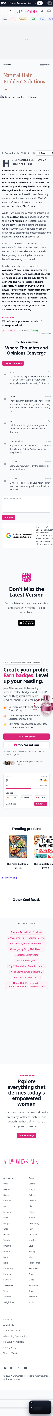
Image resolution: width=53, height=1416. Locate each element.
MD (34, 153)
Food (5, 19)
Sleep (31, 1279)
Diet (5, 1206)
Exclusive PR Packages (13, 1341)
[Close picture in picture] (31, 1402)
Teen (5, 1291)
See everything (10, 877)
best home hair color (26, 954)
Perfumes (33, 1268)
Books (6, 1195)
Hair (31, 1229)
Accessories (8, 1178)
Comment (9, 517)
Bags (5, 1183)
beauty (7, 64)
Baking (32, 1183)
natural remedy (10, 289)
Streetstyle (8, 1285)
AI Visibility (8, 1325)
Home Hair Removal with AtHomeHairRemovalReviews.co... (26, 985)
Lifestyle (7, 1245)
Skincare (7, 1279)
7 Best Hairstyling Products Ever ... (26, 943)
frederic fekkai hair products (26, 932)
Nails (5, 1262)
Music (31, 1257)
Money (32, 1251)
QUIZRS (48, 333)
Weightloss (23, 19)
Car (4, 330)
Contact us (8, 1319)
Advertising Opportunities (15, 1336)
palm (12, 224)
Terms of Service (11, 1353)
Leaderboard (11, 804)
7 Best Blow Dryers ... (26, 960)
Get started (41, 804)
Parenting (8, 1268)
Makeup (7, 1251)
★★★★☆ (45, 64)
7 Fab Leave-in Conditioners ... (26, 971)
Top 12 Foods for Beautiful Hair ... (26, 966)
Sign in (15, 754)
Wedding (33, 1296)
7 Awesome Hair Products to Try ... (26, 937)
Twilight (7, 1296)
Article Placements (12, 1330)
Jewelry (33, 19)
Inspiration (34, 1234)
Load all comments (13, 363)
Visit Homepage (26, 1135)
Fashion (7, 1212)
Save (43, 153)
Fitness (32, 1212)
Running (7, 1274)
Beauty (42, 19)
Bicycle (12, 330)
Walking (35, 330)
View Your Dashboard (28, 745)
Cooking (7, 1200)
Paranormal (34, 1262)
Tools (31, 1302)
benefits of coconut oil (27, 236)
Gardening (34, 1223)
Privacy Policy (9, 1347)
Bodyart (32, 1189)
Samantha (10, 153)
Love (31, 1245)
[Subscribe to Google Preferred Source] (19, 535)
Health (6, 1234)
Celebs (32, 1195)
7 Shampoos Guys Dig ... (26, 977)
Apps (31, 1178)
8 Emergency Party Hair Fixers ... (26, 949)
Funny (13, 19)
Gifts (5, 1229)
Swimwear (34, 1285)
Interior (7, 1240)
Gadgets (7, 1223)
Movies (6, 1257)
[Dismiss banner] (47, 527)
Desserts (33, 1200)
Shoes (31, 1274)
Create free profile (26, 736)
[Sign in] (49, 11)
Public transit (24, 330)
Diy (30, 1206)
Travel (31, 1291)
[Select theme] (42, 11)
